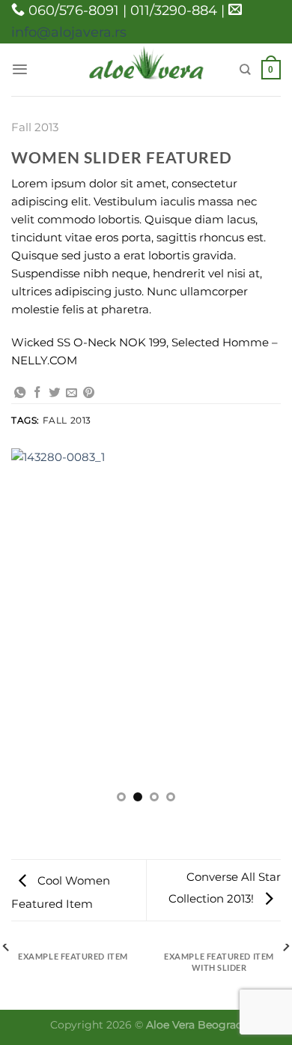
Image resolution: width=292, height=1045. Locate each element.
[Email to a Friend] (71, 393)
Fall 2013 (34, 127)
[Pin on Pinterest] (88, 393)
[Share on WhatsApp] (19, 393)
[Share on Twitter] (54, 393)
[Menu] (19, 69)
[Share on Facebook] (37, 393)
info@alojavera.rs (69, 32)
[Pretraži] (245, 69)
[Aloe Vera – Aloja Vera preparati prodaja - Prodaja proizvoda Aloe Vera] (146, 69)
